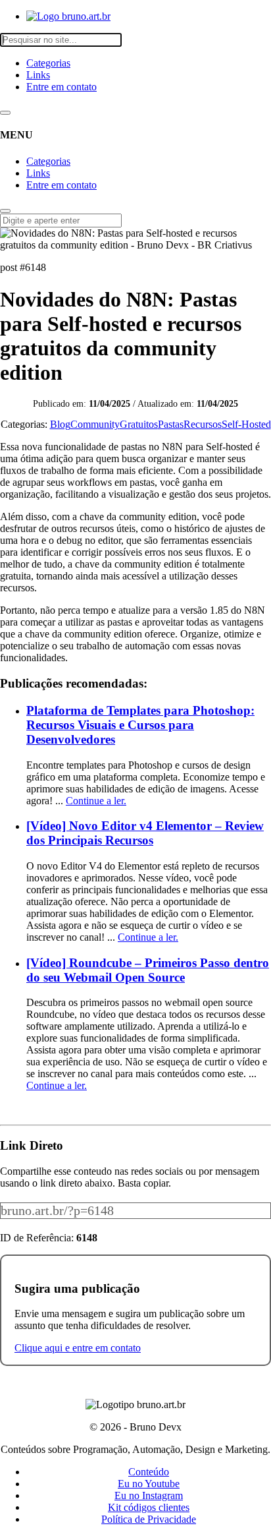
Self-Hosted (246, 424)
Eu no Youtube (149, 1483)
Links (38, 74)
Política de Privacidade (148, 1519)
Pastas (171, 424)
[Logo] (68, 16)
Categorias (48, 63)
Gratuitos (139, 424)
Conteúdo (148, 1471)
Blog (60, 424)
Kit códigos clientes (148, 1507)
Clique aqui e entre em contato (77, 1347)
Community (95, 424)
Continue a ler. (96, 800)
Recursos (203, 424)
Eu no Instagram (148, 1495)
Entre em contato (61, 86)
